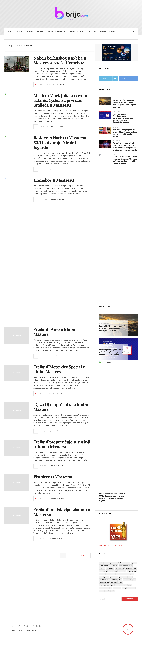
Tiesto (129, 585)
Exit (135, 568)
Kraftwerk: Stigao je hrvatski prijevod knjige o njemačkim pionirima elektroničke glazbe (125, 133)
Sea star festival (104, 579)
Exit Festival (103, 571)
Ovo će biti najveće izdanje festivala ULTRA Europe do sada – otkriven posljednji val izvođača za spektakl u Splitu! (125, 146)
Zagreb (107, 591)
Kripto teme (91, 31)
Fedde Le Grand (113, 571)
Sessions (50, 31)
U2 (111, 588)
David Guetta (110, 568)
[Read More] (100, 333)
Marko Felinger (110, 574)
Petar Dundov (123, 577)
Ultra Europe (117, 588)
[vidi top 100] (118, 531)
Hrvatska (62, 84)
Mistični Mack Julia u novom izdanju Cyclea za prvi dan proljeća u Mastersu (60, 100)
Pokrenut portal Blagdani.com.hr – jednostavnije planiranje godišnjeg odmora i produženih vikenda (123, 118)
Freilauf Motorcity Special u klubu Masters (59, 369)
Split (134, 579)
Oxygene (130, 574)
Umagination (131, 588)
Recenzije (61, 31)
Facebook (124, 78)
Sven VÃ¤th (114, 582)
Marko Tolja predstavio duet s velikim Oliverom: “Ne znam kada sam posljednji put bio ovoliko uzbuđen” (125, 160)
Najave (19, 31)
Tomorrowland (104, 588)
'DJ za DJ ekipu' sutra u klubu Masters (60, 406)
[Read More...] (36, 84)
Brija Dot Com (26, 626)
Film (81, 31)
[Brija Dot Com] (71, 14)
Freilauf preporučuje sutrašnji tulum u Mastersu (61, 444)
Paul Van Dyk (113, 577)
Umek (101, 591)
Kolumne (72, 31)
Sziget (120, 582)
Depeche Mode (120, 568)
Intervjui (29, 31)
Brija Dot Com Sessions (125, 565)
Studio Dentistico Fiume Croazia (110, 545)
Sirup (120, 579)
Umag (124, 588)
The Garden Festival (121, 585)
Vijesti (10, 31)
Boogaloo (114, 565)
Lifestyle (104, 31)
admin (53, 84)
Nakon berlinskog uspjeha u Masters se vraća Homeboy (59, 60)
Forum (113, 31)
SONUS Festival (127, 579)
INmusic (102, 574)
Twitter (103, 78)
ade (101, 563)
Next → (84, 555)
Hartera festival (132, 571)
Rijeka (130, 577)
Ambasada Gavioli (109, 563)
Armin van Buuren (105, 565)
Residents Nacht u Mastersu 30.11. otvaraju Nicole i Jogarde (59, 142)
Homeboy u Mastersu (53, 180)
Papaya (106, 577)
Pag (101, 577)
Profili (40, 31)
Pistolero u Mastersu (52, 477)
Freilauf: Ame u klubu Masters (54, 331)
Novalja (119, 574)
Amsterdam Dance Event (122, 563)
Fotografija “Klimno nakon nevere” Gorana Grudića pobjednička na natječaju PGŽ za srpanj (125, 103)
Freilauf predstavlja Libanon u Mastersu (61, 512)
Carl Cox (102, 568)
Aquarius (133, 563)
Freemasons (122, 571)
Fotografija (117, 98)
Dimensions (129, 568)
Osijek (124, 574)
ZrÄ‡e (112, 591)
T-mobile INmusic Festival (107, 585)
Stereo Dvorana (104, 582)
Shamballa (114, 579)
